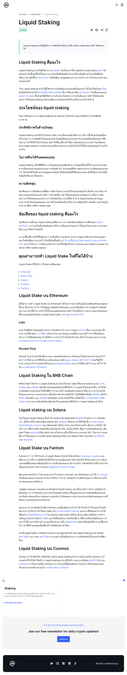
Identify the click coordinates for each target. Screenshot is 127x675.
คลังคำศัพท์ (36, 14)
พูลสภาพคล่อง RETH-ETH (78, 360)
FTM (31, 456)
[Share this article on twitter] (91, 30)
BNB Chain (26, 276)
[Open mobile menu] (122, 5)
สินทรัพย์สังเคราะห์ (37, 514)
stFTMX (24, 536)
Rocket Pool (77, 314)
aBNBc (96, 394)
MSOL (63, 421)
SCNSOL (98, 436)
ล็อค (104, 88)
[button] (122, 5)
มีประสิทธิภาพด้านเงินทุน (49, 92)
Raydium (28, 439)
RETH (23, 360)
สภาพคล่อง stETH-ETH (30, 340)
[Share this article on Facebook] (96, 30)
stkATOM (95, 560)
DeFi (100, 70)
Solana (24, 280)
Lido (63, 314)
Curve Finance (54, 340)
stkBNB (43, 398)
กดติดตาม (63, 639)
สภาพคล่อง (84, 92)
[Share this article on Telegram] (101, 30)
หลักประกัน (42, 77)
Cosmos (25, 284)
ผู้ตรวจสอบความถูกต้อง (89, 456)
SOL (21, 421)
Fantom (25, 288)
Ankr (102, 383)
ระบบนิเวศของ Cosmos (57, 567)
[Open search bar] (116, 4)
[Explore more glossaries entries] (3, 580)
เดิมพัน (56, 70)
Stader (22, 387)
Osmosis (23, 564)
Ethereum (26, 272)
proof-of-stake (26, 96)
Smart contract (34, 425)
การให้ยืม (41, 333)
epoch (34, 432)
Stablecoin (71, 522)
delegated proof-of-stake (61, 467)
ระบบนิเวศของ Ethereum (34, 367)
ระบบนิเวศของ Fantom (67, 511)
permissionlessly (62, 363)
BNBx (22, 398)
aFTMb (44, 536)
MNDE (79, 418)
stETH (82, 330)
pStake (34, 387)
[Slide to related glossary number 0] (124, 580)
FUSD (44, 518)
